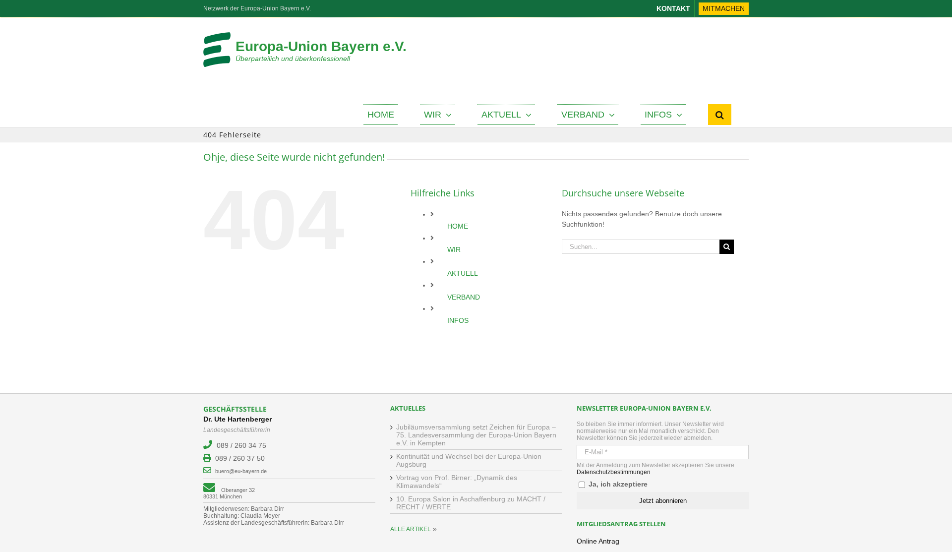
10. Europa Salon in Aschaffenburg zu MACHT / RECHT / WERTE (470, 503)
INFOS (458, 320)
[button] (719, 114)
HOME (457, 226)
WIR (454, 249)
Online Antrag (598, 541)
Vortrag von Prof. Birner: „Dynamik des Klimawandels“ (456, 482)
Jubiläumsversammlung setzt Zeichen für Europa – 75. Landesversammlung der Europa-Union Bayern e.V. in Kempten (476, 435)
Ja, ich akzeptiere (617, 484)
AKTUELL (462, 273)
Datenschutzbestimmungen (614, 472)
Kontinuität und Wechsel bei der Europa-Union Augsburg (468, 460)
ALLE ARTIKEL (410, 529)
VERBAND (463, 297)
